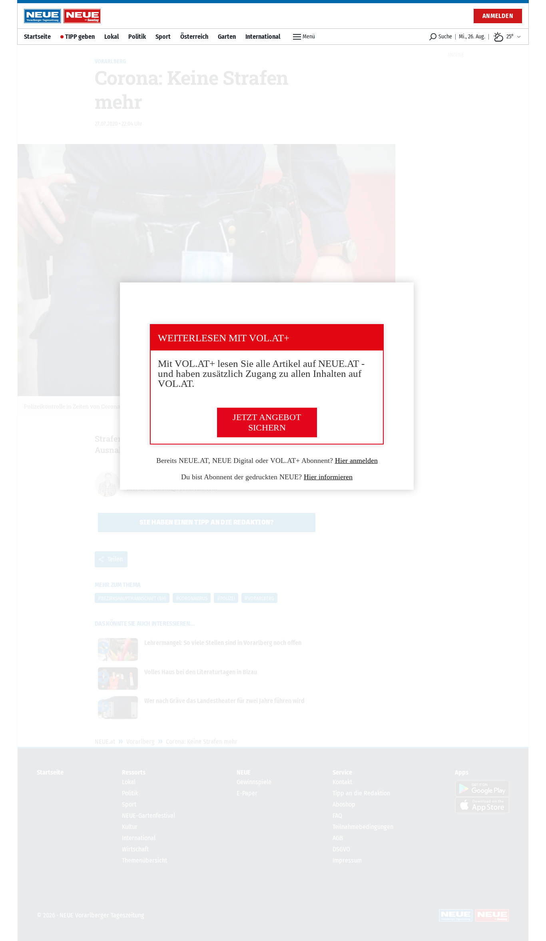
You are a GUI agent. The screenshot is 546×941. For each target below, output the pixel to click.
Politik (137, 36)
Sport (163, 36)
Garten (227, 36)
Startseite (37, 36)
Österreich (194, 36)
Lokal (111, 36)
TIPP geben (80, 36)
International (262, 36)
